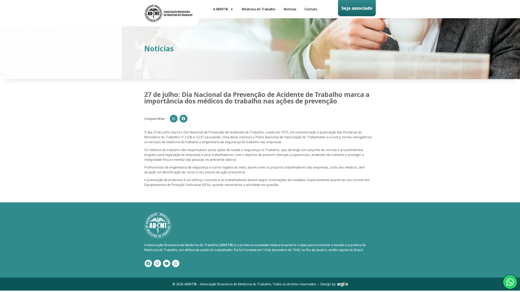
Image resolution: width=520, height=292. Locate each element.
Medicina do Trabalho (258, 9)
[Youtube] (166, 263)
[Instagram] (157, 263)
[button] (174, 118)
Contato (310, 9)
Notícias (290, 9)
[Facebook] (148, 263)
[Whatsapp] (176, 263)
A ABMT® (220, 9)
